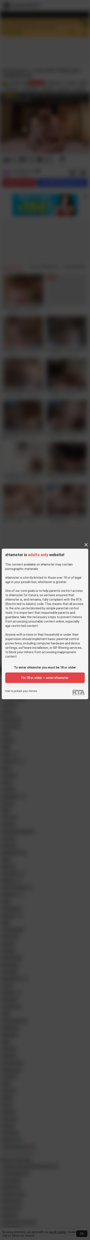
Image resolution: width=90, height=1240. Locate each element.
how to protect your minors (21, 691)
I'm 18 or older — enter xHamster (45, 677)
